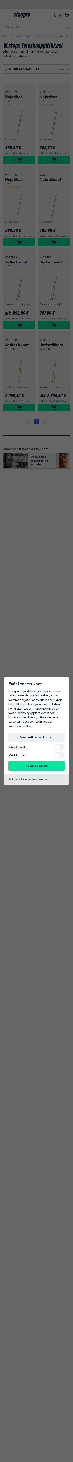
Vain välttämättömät (36, 737)
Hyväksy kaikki (36, 766)
